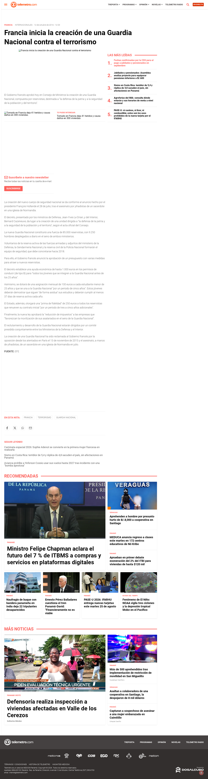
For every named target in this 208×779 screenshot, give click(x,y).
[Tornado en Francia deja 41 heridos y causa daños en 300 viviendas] (29, 115)
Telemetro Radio (174, 5)
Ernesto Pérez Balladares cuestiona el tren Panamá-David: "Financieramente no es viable (61, 606)
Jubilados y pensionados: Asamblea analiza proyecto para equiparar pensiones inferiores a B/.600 (132, 75)
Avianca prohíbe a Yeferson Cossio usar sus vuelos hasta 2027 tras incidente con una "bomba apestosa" (52, 464)
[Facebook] (7, 428)
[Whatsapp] (22, 428)
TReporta (113, 5)
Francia (28, 417)
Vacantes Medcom (60, 764)
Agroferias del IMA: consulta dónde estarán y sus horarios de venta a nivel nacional (133, 100)
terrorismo (44, 417)
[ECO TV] (104, 758)
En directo (198, 5)
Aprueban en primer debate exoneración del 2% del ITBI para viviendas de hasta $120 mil (130, 561)
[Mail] (30, 428)
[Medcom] (154, 758)
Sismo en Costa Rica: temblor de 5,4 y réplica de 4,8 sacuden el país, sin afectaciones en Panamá (53, 456)
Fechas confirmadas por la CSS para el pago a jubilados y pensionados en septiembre (134, 63)
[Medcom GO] (54, 758)
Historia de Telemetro (39, 764)
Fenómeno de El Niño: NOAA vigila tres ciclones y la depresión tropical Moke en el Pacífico (138, 604)
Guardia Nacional (66, 417)
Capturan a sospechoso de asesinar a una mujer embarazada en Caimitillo (132, 714)
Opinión (143, 5)
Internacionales (23, 25)
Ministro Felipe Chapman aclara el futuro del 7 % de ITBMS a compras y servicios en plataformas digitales (54, 555)
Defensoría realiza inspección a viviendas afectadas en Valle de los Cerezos (52, 708)
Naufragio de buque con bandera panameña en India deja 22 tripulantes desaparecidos (21, 604)
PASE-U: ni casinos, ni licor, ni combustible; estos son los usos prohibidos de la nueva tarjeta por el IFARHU (132, 114)
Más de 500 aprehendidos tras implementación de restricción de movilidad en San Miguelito (131, 673)
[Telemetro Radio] (141, 758)
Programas (129, 5)
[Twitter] (14, 428)
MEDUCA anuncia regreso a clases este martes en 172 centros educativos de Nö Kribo (131, 541)
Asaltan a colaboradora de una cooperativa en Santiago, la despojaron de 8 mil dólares (129, 694)
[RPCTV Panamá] (66, 758)
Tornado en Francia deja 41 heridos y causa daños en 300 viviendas (78, 117)
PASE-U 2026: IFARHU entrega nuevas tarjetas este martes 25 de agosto (100, 603)
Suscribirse (13, 188)
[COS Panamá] (91, 758)
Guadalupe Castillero (117, 680)
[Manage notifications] (201, 773)
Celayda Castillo (115, 721)
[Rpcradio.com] (116, 758)
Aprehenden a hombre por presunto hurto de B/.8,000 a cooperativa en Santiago (132, 520)
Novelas (156, 5)
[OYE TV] (79, 758)
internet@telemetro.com (18, 773)
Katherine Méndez (14, 721)
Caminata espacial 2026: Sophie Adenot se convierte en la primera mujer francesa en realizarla (52, 448)
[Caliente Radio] (129, 758)
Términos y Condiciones (15, 764)
